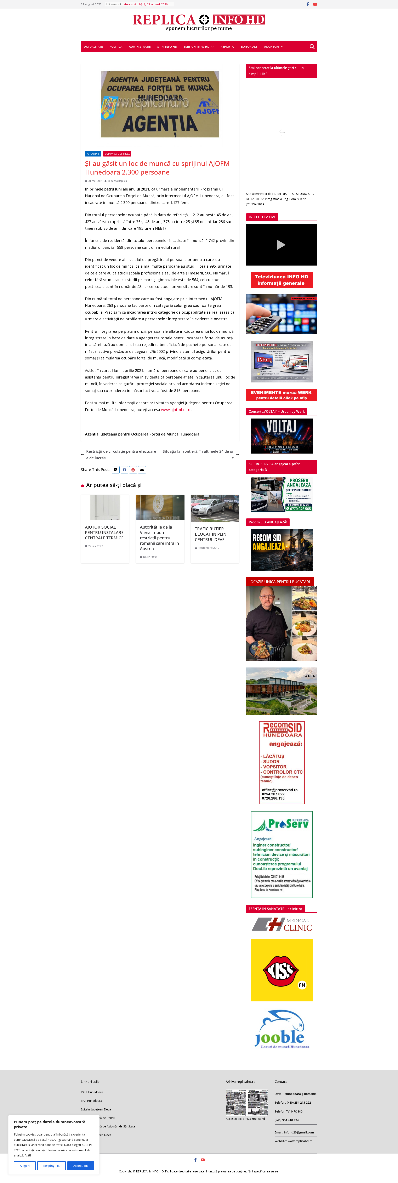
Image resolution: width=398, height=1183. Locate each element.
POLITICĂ (115, 47)
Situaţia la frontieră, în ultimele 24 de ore (198, 454)
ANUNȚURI (271, 47)
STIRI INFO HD (167, 47)
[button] (211, 47)
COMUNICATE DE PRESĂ (117, 153)
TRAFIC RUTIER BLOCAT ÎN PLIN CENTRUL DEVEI (210, 534)
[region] (54, 1145)
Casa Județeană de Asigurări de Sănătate (108, 1126)
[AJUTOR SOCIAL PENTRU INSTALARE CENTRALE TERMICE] (105, 498)
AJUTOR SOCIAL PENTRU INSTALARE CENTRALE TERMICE (104, 532)
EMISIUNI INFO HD (196, 47)
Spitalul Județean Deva (96, 1109)
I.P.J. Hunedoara (91, 1101)
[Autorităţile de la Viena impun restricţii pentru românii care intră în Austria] (160, 498)
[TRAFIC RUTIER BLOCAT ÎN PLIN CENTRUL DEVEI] (215, 498)
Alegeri (25, 1166)
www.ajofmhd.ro (175, 409)
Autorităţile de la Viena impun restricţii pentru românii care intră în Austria (159, 537)
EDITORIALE (249, 47)
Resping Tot (51, 1166)
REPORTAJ (227, 47)
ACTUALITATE (93, 47)
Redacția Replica (117, 181)
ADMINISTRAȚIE (140, 47)
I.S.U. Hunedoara (92, 1092)
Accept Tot (80, 1166)
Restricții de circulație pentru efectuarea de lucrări (121, 454)
